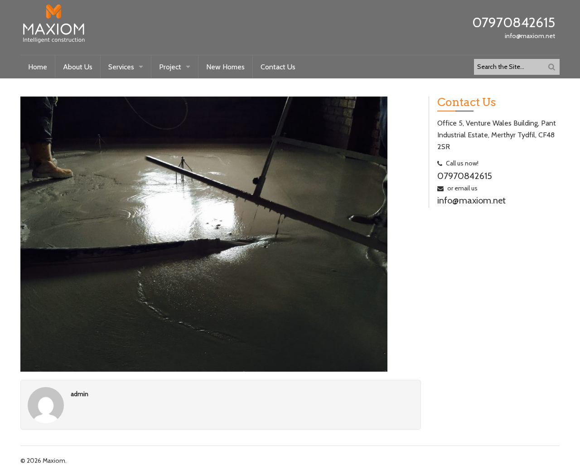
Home (37, 67)
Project (170, 67)
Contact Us (278, 67)
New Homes (225, 67)
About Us (77, 67)
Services (121, 67)
